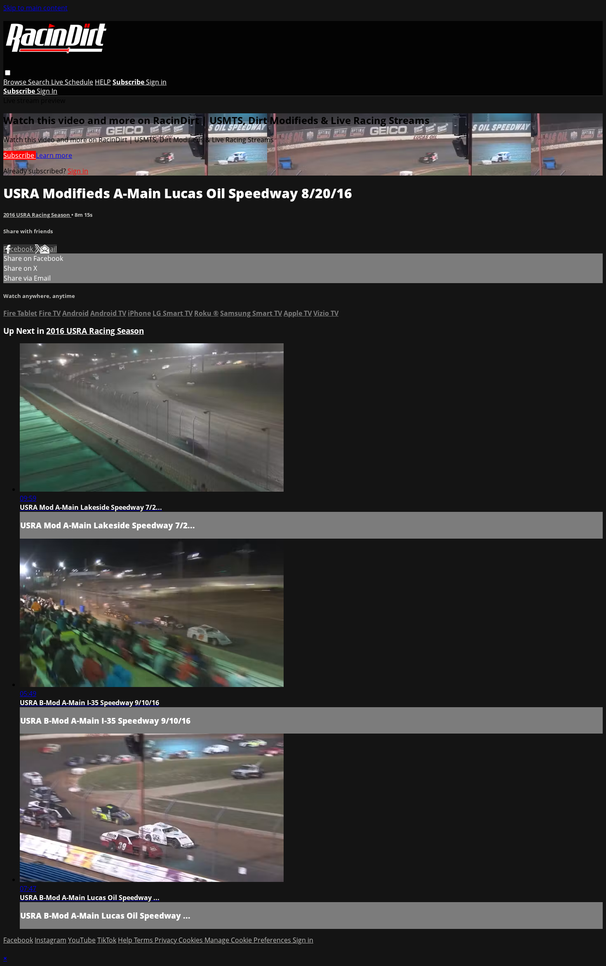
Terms (144, 940)
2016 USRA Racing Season (37, 214)
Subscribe (19, 155)
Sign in (156, 82)
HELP (103, 82)
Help (126, 940)
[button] (7, 72)
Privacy (167, 940)
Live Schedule (72, 82)
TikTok (106, 940)
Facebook (19, 248)
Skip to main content (35, 7)
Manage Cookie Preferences (248, 940)
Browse (15, 82)
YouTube (82, 940)
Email (48, 248)
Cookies (191, 940)
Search (39, 82)
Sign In (47, 91)
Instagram (50, 940)
